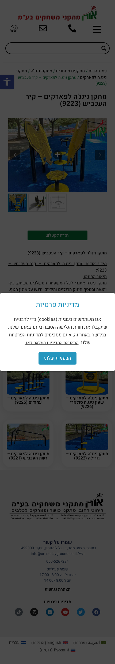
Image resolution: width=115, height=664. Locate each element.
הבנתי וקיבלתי (57, 358)
